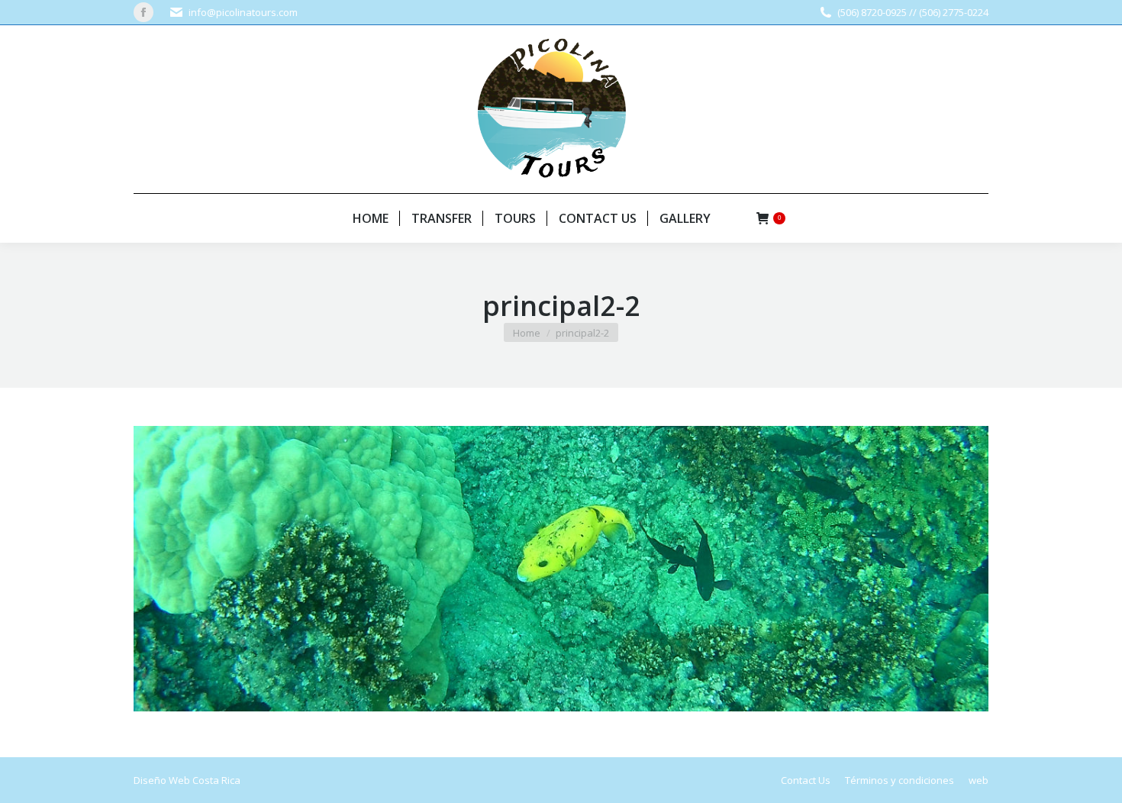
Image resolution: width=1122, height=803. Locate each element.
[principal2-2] (561, 568)
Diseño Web (162, 780)
